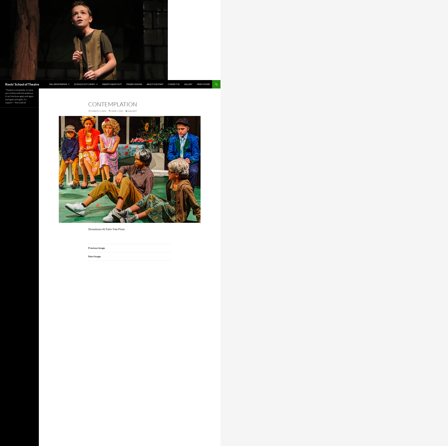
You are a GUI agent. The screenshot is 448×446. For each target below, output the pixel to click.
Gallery (188, 84)
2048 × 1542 (117, 111)
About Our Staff (155, 84)
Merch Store (203, 84)
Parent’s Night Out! (112, 84)
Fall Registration (58, 84)
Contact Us (174, 84)
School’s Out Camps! (84, 84)
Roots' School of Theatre (22, 84)
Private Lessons (134, 84)
